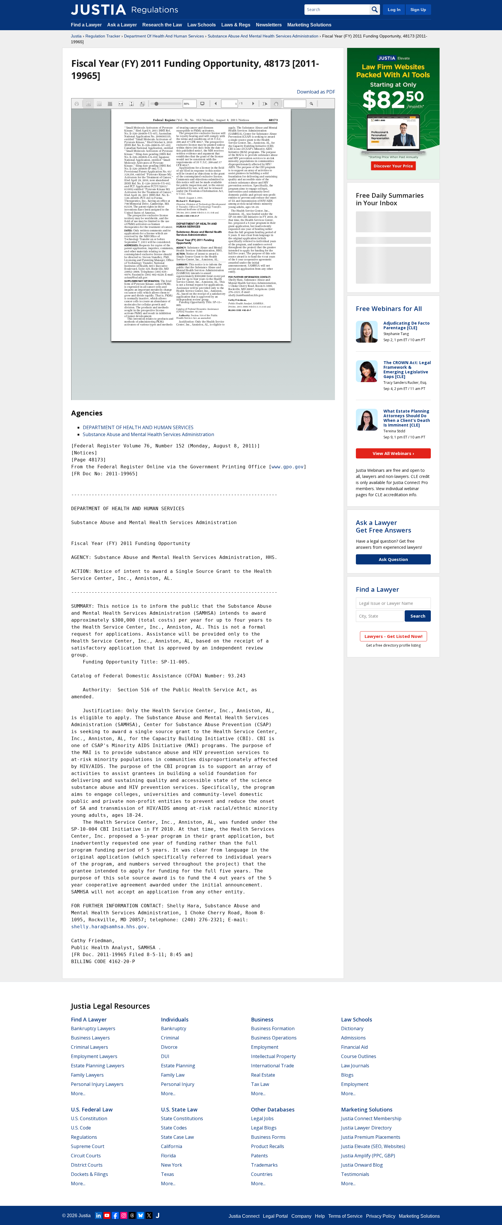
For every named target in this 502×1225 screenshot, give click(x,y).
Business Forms (268, 1137)
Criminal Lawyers (89, 1047)
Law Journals (355, 1065)
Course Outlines (358, 1056)
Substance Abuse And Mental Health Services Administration (263, 36)
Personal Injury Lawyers (97, 1084)
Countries (261, 1174)
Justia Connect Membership (371, 1118)
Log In (394, 9)
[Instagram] (123, 1215)
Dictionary (352, 1028)
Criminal (170, 1038)
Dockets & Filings (89, 1174)
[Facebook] (115, 1215)
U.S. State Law (179, 1109)
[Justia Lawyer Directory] (157, 1215)
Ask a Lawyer (122, 24)
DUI (165, 1056)
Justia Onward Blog (362, 1165)
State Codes (174, 1128)
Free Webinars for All (389, 308)
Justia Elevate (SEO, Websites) (373, 1146)
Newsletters (269, 24)
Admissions (353, 1038)
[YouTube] (106, 1215)
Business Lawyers (90, 1038)
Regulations (84, 1137)
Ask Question (393, 559)
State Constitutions (182, 1118)
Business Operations (274, 1038)
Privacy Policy (380, 1216)
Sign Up (418, 9)
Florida (168, 1155)
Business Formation (273, 1028)
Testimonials (355, 1174)
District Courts (87, 1165)
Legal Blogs (264, 1128)
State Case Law (177, 1137)
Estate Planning (178, 1065)
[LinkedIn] (98, 1215)
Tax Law (260, 1084)
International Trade (272, 1065)
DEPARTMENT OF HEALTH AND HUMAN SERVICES (138, 427)
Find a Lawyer (86, 24)
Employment (264, 1047)
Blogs (347, 1075)
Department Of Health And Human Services (164, 36)
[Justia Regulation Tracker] (98, 9)
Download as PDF (316, 92)
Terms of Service (345, 1216)
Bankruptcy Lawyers (93, 1028)
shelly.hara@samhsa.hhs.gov (109, 926)
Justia (76, 36)
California (171, 1146)
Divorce (169, 1047)
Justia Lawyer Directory (366, 1128)
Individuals (175, 1019)
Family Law (172, 1075)
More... (78, 1093)
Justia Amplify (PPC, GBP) (368, 1155)
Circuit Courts (86, 1155)
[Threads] (132, 1215)
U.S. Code (81, 1128)
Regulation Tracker (102, 36)
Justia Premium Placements (370, 1137)
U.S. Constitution (89, 1118)
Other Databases (273, 1109)
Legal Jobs (262, 1118)
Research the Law (162, 24)
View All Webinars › (393, 453)
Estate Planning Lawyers (97, 1065)
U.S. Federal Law (92, 1109)
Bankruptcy (173, 1028)
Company (301, 1216)
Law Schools (201, 24)
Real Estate (263, 1075)
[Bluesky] (140, 1215)
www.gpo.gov (288, 467)
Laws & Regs (235, 24)
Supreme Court (87, 1146)
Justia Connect (244, 1216)
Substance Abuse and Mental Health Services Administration (148, 434)
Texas (167, 1174)
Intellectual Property (273, 1056)
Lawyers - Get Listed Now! (393, 636)
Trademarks (264, 1165)
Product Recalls (267, 1146)
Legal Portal (275, 1216)
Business (262, 1019)
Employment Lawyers (94, 1056)
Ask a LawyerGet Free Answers (383, 526)
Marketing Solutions (309, 24)
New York (171, 1165)
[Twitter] (149, 1215)
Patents (259, 1155)
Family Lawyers (87, 1075)
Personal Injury (177, 1084)
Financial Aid (354, 1047)
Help (320, 1216)
